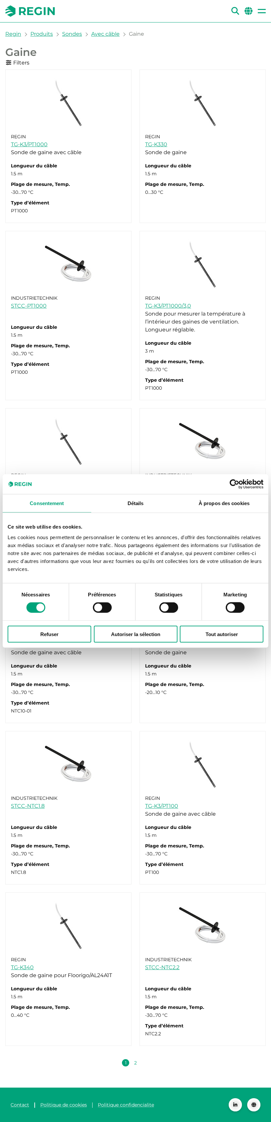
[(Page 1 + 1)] (145, 1062)
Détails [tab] (136, 503)
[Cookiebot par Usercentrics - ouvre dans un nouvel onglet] (234, 484)
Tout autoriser (222, 634)
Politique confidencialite (126, 1105)
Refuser (49, 634)
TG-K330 (156, 144)
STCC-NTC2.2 (162, 967)
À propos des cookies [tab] (224, 503)
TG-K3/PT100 (161, 806)
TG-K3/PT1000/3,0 (168, 306)
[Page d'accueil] (30, 11)
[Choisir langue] (253, 1104)
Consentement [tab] (47, 503)
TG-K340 (22, 967)
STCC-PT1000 (29, 306)
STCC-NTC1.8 (28, 806)
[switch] (102, 607)
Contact (20, 1105)
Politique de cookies (63, 1105)
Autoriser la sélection (135, 634)
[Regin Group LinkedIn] (235, 1104)
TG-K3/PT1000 (29, 144)
